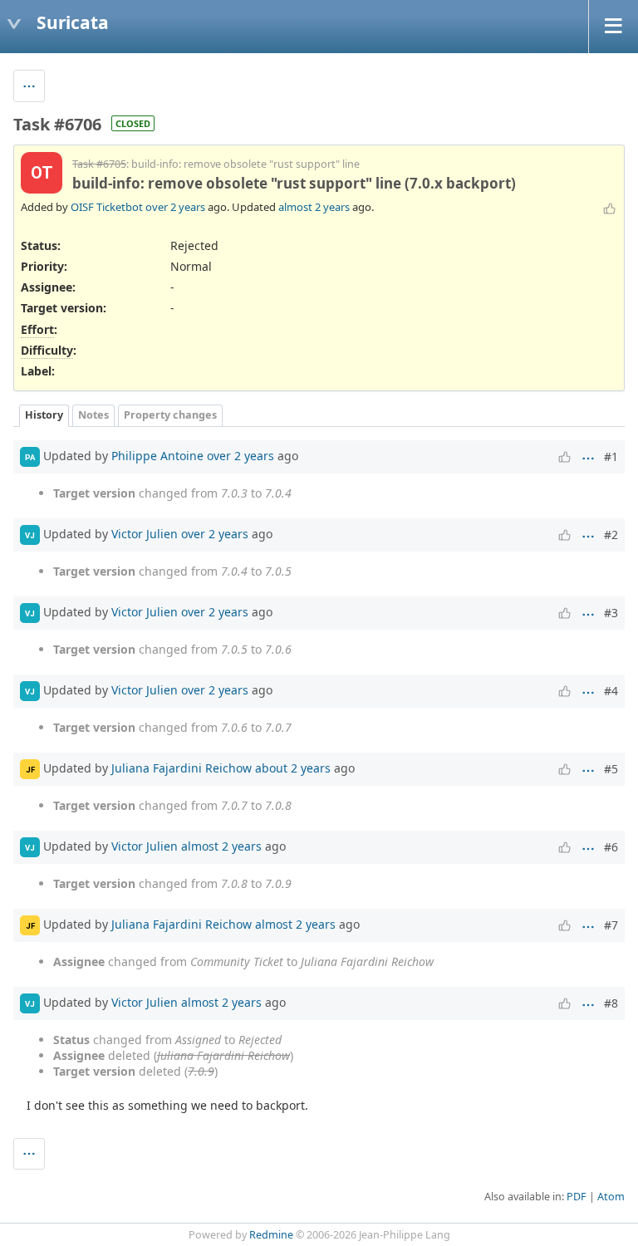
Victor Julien (144, 534)
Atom (611, 1197)
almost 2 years (314, 206)
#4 (611, 691)
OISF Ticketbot (107, 206)
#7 (611, 925)
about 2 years (293, 768)
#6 (611, 847)
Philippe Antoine (157, 456)
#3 (611, 613)
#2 (611, 534)
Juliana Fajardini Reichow (181, 768)
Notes (93, 415)
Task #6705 (99, 164)
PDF (576, 1197)
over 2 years (175, 206)
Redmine (271, 1235)
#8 (611, 1003)
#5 (611, 769)
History (44, 415)
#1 (611, 456)
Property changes (170, 415)
